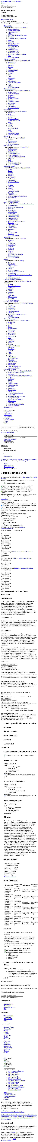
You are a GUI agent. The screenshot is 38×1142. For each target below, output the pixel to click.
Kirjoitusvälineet (8, 145)
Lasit (9, 122)
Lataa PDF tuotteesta (10, 877)
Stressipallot (11, 78)
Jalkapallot (11, 402)
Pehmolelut (11, 71)
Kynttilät (10, 185)
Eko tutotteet (10, 459)
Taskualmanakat (12, 141)
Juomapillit (11, 175)
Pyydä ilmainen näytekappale (8, 700)
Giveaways (11, 65)
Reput (9, 230)
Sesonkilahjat (11, 245)
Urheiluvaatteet (12, 363)
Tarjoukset (7, 411)
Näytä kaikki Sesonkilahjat (15, 254)
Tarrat (9, 84)
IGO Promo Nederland (14, 1090)
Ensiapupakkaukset (13, 93)
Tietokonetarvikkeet (13, 51)
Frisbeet (10, 377)
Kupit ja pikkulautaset (14, 120)
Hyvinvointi (11, 97)
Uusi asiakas (7, 440)
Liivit (9, 338)
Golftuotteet (11, 379)
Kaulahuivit (11, 331)
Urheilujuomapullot (13, 133)
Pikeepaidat (11, 341)
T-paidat (10, 353)
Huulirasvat (11, 95)
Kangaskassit (11, 210)
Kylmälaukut (11, 213)
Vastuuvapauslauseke (10, 1096)
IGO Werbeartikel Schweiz (15, 1085)
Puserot (10, 342)
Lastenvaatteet (12, 336)
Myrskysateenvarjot (13, 397)
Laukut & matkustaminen (11, 202)
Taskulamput (11, 309)
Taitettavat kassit (12, 232)
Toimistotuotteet (12, 297)
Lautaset (10, 188)
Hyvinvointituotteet (9, 89)
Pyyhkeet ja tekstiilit (13, 191)
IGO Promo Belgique (14, 1074)
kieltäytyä (13, 1132)
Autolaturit (11, 41)
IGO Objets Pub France (14, 1079)
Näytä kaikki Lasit (13, 128)
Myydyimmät (8, 416)
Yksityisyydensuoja (9, 1094)
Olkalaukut (11, 223)
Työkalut (10, 316)
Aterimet (10, 172)
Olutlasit (10, 123)
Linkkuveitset (11, 306)
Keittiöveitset (11, 177)
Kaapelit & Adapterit (13, 43)
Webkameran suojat (13, 52)
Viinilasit (10, 127)
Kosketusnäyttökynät (14, 153)
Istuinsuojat (11, 374)
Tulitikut (10, 86)
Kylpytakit (11, 193)
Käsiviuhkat (11, 330)
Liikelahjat (7, 237)
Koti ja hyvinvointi (9, 166)
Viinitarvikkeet (12, 197)
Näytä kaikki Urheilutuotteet (16, 404)
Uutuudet (7, 418)
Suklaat (10, 268)
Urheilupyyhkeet (12, 194)
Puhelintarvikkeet (12, 49)
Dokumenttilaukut (13, 205)
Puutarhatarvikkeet (13, 385)
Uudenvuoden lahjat (13, 256)
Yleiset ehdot (8, 1093)
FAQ (5, 423)
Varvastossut (11, 364)
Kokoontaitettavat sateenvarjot (16, 396)
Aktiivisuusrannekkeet (14, 30)
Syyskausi (10, 251)
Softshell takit (11, 357)
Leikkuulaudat (12, 179)
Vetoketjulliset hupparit (14, 366)
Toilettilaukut (11, 106)
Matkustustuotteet (13, 218)
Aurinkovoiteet (12, 92)
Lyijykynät (11, 158)
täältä (14, 1139)
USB (9, 56)
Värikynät (10, 161)
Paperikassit (11, 226)
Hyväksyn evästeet (6, 1140)
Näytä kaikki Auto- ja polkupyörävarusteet (19, 375)
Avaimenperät (12, 62)
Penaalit (10, 294)
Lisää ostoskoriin (5, 698)
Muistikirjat (11, 292)
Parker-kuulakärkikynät (14, 155)
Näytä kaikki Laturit (13, 46)
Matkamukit (11, 115)
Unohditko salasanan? (10, 439)
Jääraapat (10, 305)
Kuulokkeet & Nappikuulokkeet (17, 38)
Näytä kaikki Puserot (13, 346)
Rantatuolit (11, 391)
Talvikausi (11, 253)
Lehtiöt (10, 290)
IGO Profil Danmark (13, 1077)
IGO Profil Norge (13, 1088)
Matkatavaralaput (12, 219)
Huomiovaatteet (12, 328)
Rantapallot (11, 386)
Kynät (9, 160)
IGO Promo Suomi (9, 1069)
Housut (10, 327)
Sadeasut (10, 350)
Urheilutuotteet (12, 401)
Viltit (9, 199)
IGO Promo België (13, 1072)
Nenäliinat (11, 104)
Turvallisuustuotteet (13, 311)
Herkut (6, 259)
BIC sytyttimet (12, 81)
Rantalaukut (11, 229)
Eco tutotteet (8, 413)
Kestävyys (7, 1006)
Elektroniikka (8, 26)
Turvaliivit (11, 312)
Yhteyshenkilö (8, 1019)
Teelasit (10, 125)
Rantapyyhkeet (12, 390)
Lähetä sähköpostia (23, 461)
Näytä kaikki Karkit (13, 270)
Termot (10, 131)
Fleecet (10, 323)
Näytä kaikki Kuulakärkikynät (16, 156)
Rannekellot (11, 347)
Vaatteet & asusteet (9, 319)
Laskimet (10, 289)
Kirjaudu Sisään (9, 435)
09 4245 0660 (4, 461)
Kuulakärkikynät (12, 152)
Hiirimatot (10, 284)
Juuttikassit (11, 208)
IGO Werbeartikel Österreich (16, 1071)
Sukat (9, 352)
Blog (5, 1009)
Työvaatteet (11, 360)
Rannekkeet (11, 349)
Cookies (6, 1097)
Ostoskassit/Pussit (13, 224)
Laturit (9, 40)
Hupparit (10, 344)
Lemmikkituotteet (13, 383)
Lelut (9, 68)
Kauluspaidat (11, 333)
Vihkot (6, 1032)
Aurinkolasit (11, 322)
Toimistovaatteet (12, 361)
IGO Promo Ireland (13, 1082)
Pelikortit (10, 73)
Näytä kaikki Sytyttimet (14, 82)
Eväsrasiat (10, 174)
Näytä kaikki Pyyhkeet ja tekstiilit (17, 196)
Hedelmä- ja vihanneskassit (15, 207)
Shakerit (10, 117)
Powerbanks (11, 48)
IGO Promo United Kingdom (16, 1087)
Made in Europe (9, 419)
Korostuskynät (12, 150)
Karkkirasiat (11, 264)
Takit (9, 355)
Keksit (9, 276)
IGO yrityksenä (8, 1004)
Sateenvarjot (11, 394)
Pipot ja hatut (11, 334)
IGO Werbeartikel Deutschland (16, 1080)
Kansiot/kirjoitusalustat (14, 286)
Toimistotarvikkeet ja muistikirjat (13, 279)
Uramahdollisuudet (9, 1007)
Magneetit (10, 190)
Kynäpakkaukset (12, 149)
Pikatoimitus (11, 243)
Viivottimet (11, 298)
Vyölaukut (11, 234)
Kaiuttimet (11, 37)
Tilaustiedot (7, 1017)
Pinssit (9, 76)
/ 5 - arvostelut (11, 1)
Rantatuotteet (11, 388)
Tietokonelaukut (12, 212)
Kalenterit (7, 136)
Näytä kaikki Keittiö (13, 182)
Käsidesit (10, 100)
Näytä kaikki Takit (13, 358)
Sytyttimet (10, 79)
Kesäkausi (11, 246)
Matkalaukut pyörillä (13, 216)
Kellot (9, 183)
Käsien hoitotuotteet (13, 101)
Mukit (9, 130)
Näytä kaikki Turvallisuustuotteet (17, 314)
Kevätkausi (11, 248)
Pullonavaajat (11, 180)
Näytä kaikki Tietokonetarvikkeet (17, 54)
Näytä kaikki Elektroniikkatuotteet (17, 35)
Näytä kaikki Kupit (13, 119)
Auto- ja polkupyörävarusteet (16, 372)
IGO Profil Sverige (13, 1076)
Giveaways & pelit (9, 59)
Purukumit (11, 267)
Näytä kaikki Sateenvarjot (15, 399)
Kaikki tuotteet (8, 407)
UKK (34, 459)
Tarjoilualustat (12, 273)
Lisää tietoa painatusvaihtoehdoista (13, 527)
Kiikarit (10, 382)
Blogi (6, 421)
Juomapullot (7, 109)
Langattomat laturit (13, 45)
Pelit (9, 75)
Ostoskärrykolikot (13, 70)
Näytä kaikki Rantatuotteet (15, 393)
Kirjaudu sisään (9, 442)
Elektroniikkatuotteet (13, 29)
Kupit (9, 114)
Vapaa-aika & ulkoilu (10, 369)
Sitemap (6, 1099)
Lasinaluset (11, 186)
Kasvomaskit (11, 103)
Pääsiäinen (11, 249)
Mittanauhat (11, 308)
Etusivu (6, 463)
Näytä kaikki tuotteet (13, 57)
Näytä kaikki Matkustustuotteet (16, 221)
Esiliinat (10, 169)
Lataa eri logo (4, 499)
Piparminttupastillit (13, 265)
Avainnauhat (11, 64)
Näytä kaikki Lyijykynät (14, 163)
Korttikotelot (11, 287)
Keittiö (10, 171)
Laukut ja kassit (12, 227)
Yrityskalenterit (12, 142)
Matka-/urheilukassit (13, 215)
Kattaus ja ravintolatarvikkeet (16, 271)
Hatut (9, 325)
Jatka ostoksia (8, 456)
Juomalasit (7, 1049)
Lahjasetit (10, 242)
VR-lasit (10, 34)
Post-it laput (11, 295)
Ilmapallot (10, 67)
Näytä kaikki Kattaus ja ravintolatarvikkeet (20, 275)
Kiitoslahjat (11, 240)
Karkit (9, 262)
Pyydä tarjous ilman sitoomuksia (9, 707)
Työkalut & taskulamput (11, 301)
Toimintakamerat (12, 32)
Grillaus (10, 380)
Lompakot (11, 339)
